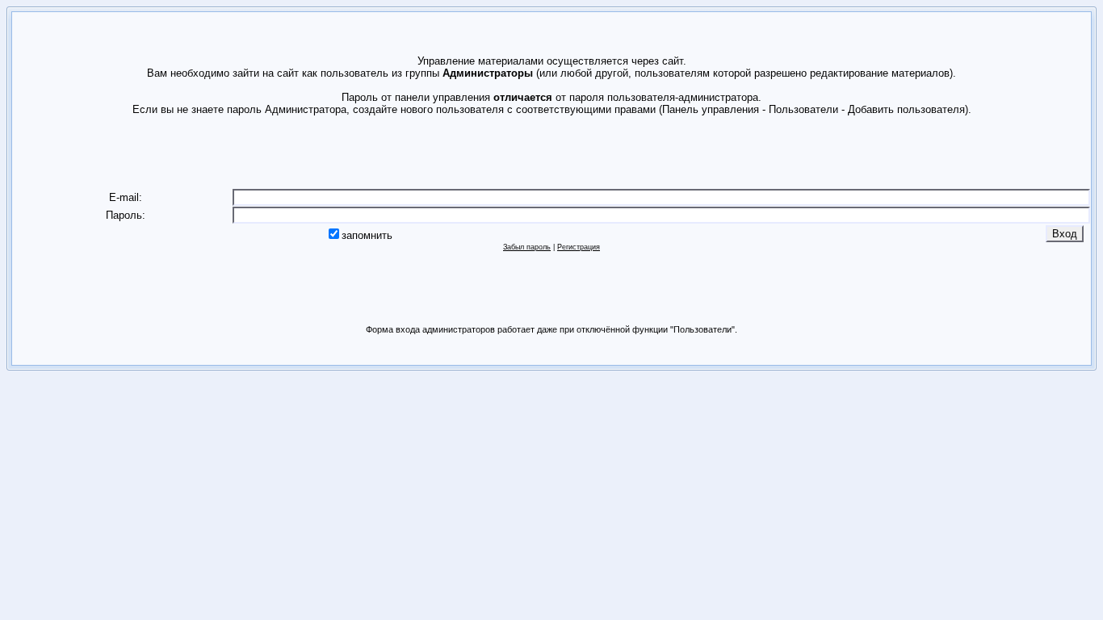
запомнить (367, 235)
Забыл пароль (527, 247)
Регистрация (578, 247)
